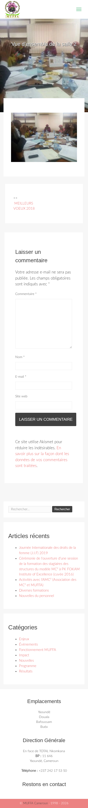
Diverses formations (34, 590)
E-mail (20, 376)
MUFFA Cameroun (36, 803)
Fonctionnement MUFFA (37, 650)
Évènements (28, 644)
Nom (20, 357)
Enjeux (24, 639)
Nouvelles (26, 660)
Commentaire (26, 294)
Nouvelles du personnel (36, 596)
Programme (27, 666)
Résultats (25, 671)
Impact (24, 655)
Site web (21, 396)
